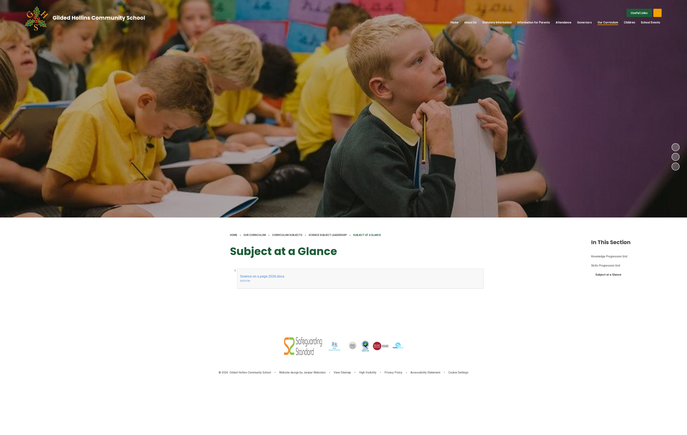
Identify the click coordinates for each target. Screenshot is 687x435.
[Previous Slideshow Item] (675, 157)
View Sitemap (342, 372)
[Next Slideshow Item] (675, 147)
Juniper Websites (314, 372)
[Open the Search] (657, 13)
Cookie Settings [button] (458, 372)
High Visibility (367, 372)
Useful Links (639, 13)
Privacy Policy (393, 372)
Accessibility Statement (425, 372)
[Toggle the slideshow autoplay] (675, 166)
